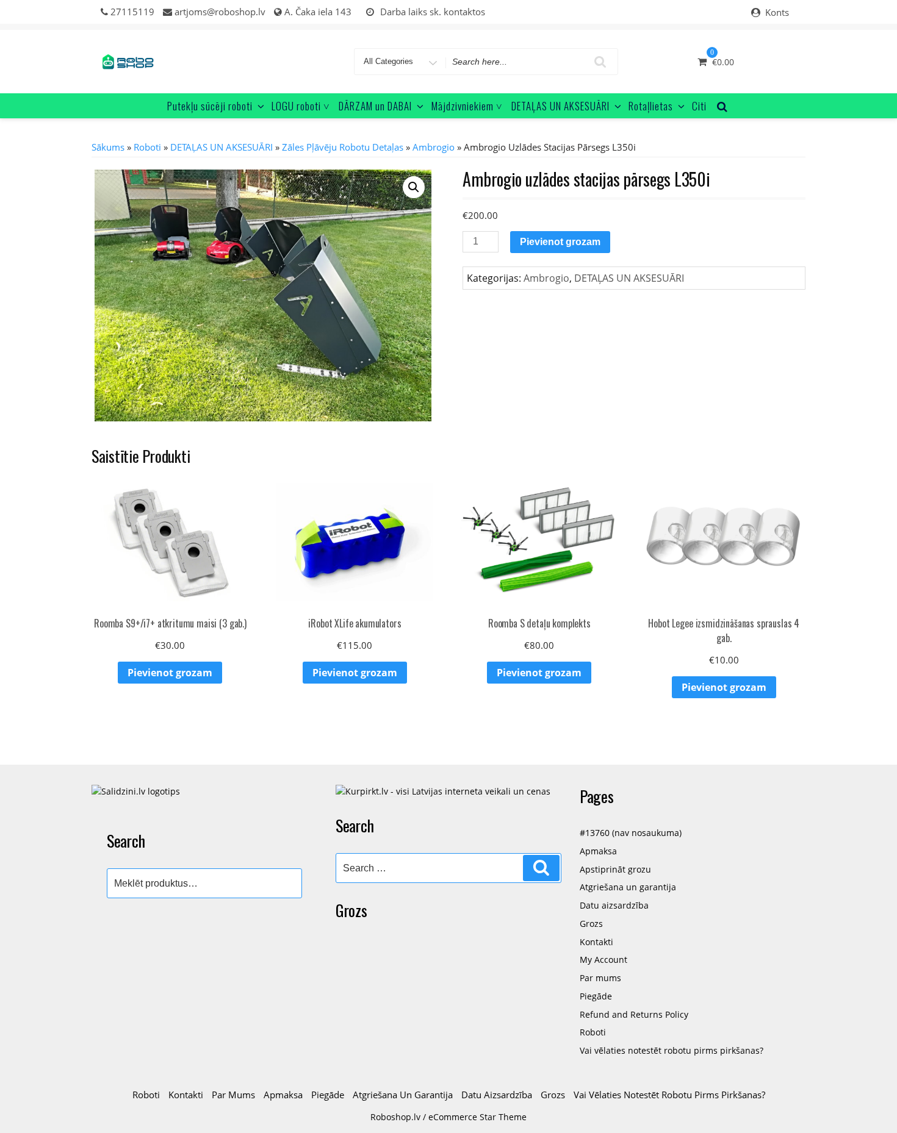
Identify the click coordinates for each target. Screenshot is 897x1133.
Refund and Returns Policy (634, 1014)
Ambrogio (433, 147)
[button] (414, 187)
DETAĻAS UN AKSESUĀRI (560, 105)
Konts (777, 12)
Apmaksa (598, 851)
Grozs (591, 923)
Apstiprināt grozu (615, 869)
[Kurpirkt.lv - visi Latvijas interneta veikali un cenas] (443, 790)
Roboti (147, 147)
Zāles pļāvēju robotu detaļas (342, 147)
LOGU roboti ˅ (301, 105)
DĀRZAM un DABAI (375, 105)
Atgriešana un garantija (628, 887)
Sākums (108, 147)
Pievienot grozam (560, 242)
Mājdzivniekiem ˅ (467, 105)
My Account (603, 959)
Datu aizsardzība (614, 905)
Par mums (600, 978)
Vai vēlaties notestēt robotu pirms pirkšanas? (671, 1050)
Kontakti (596, 942)
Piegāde (596, 996)
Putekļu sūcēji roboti (210, 105)
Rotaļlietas (651, 105)
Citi (699, 105)
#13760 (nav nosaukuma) (631, 832)
